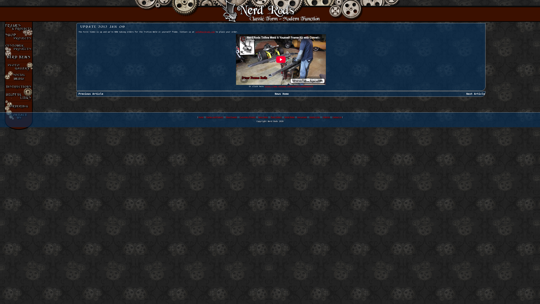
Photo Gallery (276, 117)
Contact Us (337, 117)
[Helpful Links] (19, 97)
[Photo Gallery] (19, 67)
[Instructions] (19, 87)
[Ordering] (19, 106)
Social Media (289, 117)
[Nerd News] (19, 57)
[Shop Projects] (19, 38)
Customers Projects (248, 117)
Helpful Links (315, 117)
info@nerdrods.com (205, 32)
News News (263, 117)
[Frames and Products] (19, 28)
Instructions (302, 117)
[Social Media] (19, 77)
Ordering (326, 117)
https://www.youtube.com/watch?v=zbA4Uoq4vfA (289, 86)
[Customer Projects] (19, 47)
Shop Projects (231, 117)
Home (201, 117)
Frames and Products (214, 117)
